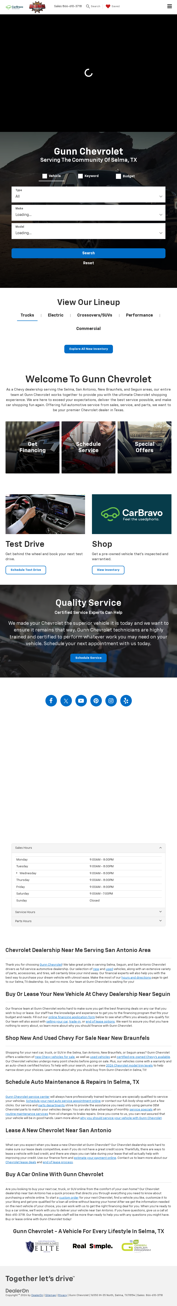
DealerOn (37, 1295)
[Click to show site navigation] (169, 7)
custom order (69, 1197)
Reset (88, 263)
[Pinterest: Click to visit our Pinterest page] (96, 700)
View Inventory (108, 570)
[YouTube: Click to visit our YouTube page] (81, 700)
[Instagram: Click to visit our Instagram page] (111, 700)
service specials (141, 1109)
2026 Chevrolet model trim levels (129, 1065)
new (96, 969)
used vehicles (100, 1057)
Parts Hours (23, 921)
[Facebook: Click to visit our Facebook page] (51, 700)
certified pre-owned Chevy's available (143, 1057)
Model (19, 227)
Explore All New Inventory (88, 349)
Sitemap (50, 1295)
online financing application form (71, 1017)
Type (18, 190)
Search (88, 253)
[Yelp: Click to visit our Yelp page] (126, 700)
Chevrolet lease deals (21, 1162)
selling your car (57, 1021)
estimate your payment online (95, 1158)
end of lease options (100, 1021)
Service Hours (25, 912)
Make (19, 208)
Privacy (62, 1295)
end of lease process (58, 1162)
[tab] (52, 176)
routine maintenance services (27, 1114)
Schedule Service (88, 657)
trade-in (75, 1021)
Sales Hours (23, 847)
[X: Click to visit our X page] (66, 700)
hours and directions (136, 977)
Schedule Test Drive (26, 570)
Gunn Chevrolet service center (28, 1096)
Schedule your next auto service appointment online (63, 1101)
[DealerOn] (17, 1290)
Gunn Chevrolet (51, 964)
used (109, 969)
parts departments (51, 1105)
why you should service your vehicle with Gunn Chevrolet (121, 1118)
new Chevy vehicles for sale (55, 1057)
